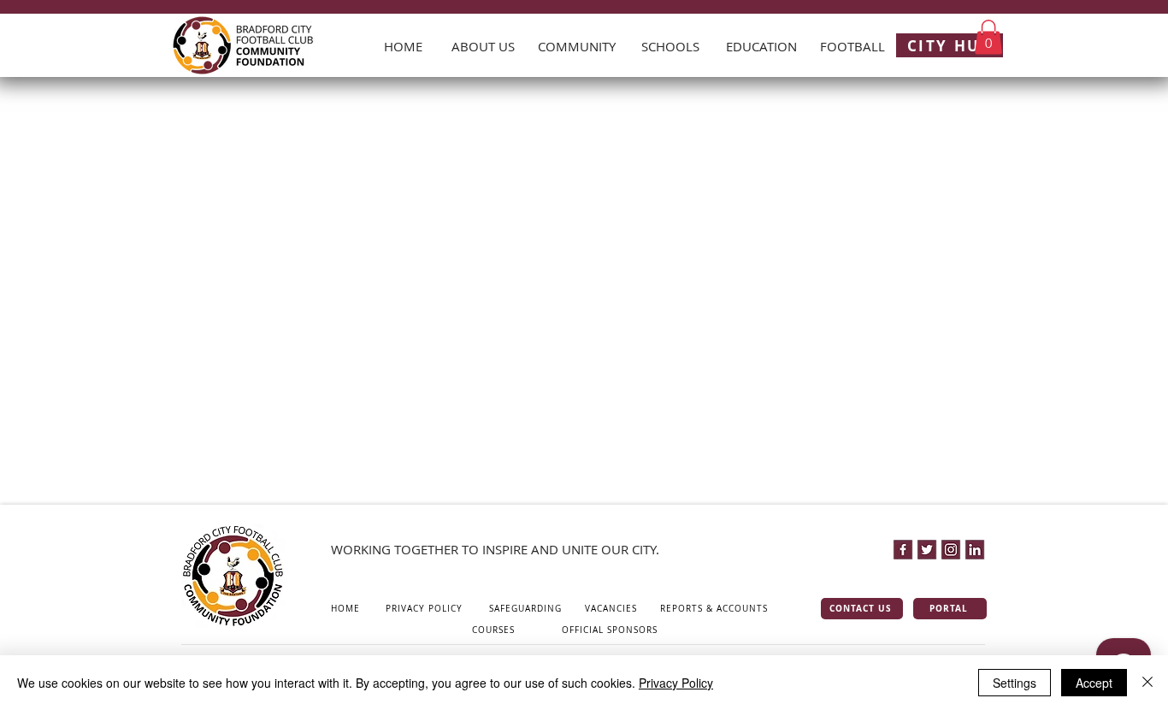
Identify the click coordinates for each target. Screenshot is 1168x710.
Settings (1014, 682)
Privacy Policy (676, 682)
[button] (988, 37)
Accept (1094, 682)
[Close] (1147, 682)
